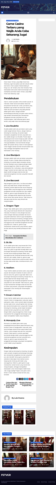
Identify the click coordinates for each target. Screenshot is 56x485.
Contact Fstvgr (51, 481)
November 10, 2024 (10, 448)
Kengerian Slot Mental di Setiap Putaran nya (41, 461)
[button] (53, 12)
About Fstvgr (44, 481)
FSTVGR (5, 7)
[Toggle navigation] (28, 12)
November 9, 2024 (36, 448)
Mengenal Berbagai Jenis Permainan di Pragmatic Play (25, 384)
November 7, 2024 (36, 464)
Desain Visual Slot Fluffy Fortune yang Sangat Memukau (41, 446)
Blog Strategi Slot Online (12, 20)
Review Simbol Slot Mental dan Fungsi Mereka (12, 446)
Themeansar (4, 482)
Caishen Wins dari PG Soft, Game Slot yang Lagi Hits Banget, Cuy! (11, 385)
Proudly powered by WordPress (8, 481)
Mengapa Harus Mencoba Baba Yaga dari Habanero (14, 462)
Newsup (22, 481)
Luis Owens (16, 39)
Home (38, 481)
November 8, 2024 (9, 464)
